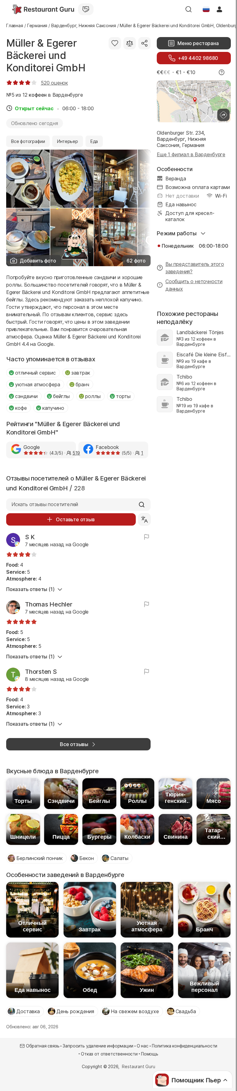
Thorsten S (41, 671)
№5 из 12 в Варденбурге (44, 95)
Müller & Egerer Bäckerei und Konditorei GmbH (45, 55)
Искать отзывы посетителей (44, 504)
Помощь (149, 1053)
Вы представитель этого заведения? (194, 268)
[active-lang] (206, 9)
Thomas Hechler (49, 604)
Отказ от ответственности (109, 1053)
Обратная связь (43, 1045)
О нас (142, 1045)
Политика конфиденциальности (184, 1045)
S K (30, 537)
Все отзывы (74, 744)
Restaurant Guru (138, 1066)
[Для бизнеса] (86, 9)
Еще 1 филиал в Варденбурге (191, 154)
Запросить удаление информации (98, 1045)
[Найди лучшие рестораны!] (43, 9)
